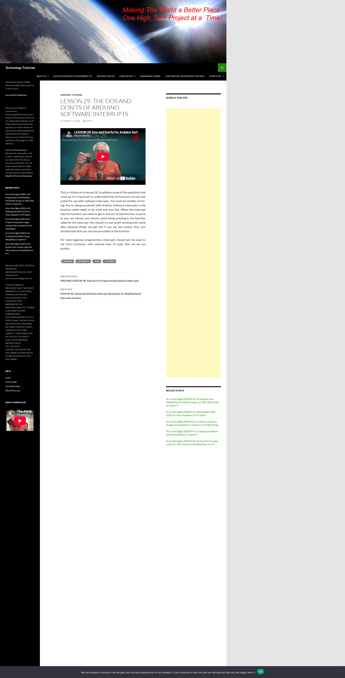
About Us (41, 76)
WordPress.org (12, 390)
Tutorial (77, 94)
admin (89, 121)
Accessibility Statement (16, 95)
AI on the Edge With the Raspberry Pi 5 (72, 76)
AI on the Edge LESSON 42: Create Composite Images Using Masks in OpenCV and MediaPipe (192, 423)
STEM (97, 261)
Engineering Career (150, 76)
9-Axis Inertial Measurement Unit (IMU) (184, 76)
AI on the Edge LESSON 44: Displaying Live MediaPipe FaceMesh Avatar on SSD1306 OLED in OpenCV (192, 402)
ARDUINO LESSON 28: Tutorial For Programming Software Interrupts (99, 278)
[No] (340, 672)
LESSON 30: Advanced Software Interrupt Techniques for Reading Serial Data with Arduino (100, 293)
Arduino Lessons (106, 76)
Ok (260, 671)
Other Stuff (215, 76)
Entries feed (11, 382)
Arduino (65, 94)
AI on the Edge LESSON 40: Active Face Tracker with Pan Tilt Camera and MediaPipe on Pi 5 (192, 442)
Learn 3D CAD (126, 76)
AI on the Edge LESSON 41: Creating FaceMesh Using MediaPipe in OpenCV (192, 433)
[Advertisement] (193, 243)
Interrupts (83, 261)
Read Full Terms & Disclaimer (18, 176)
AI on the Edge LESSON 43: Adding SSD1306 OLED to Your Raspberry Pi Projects (190, 413)
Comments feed (12, 386)
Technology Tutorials (20, 68)
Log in (8, 377)
